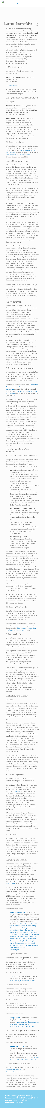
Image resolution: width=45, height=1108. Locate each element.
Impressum (9, 1102)
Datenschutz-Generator (14, 1070)
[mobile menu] (42, 3)
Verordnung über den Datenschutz (18, 155)
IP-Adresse (16, 792)
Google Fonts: (15, 1018)
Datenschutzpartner (13, 1072)
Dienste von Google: (17, 912)
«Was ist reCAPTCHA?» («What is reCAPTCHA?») (24, 1058)
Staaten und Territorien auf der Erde (22, 386)
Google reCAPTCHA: (18, 1046)
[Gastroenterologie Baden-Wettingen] (18, 3)
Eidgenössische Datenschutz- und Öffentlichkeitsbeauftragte (21, 629)
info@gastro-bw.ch (12, 85)
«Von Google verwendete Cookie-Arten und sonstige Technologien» (23, 943)
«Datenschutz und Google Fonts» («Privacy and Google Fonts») (24, 1023)
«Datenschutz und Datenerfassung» (22, 1026)
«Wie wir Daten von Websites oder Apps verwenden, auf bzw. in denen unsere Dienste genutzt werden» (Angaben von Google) (24, 937)
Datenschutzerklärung (28, 926)
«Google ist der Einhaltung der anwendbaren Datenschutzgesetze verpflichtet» (21, 930)
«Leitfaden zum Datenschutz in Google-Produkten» (24, 933)
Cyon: (12, 976)
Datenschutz (21, 1102)
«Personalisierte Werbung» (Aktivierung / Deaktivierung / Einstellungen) (24, 947)
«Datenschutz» (15, 981)
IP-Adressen (10, 883)
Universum (10, 389)
